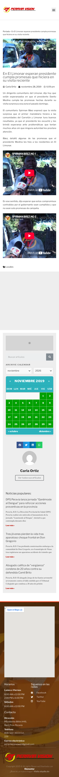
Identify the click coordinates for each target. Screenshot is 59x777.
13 (29, 410)
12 (22, 410)
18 (16, 417)
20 (29, 417)
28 (36, 424)
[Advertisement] (29, 301)
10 (9, 410)
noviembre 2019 (29, 381)
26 (22, 424)
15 (43, 410)
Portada (6, 31)
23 (49, 417)
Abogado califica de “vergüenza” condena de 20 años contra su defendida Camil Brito (25, 569)
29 (43, 424)
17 (9, 417)
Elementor (29, 769)
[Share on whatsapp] (39, 445)
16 (50, 410)
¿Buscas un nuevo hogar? (29, 771)
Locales (9, 267)
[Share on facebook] (20, 445)
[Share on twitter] (26, 445)
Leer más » (10, 525)
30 (49, 424)
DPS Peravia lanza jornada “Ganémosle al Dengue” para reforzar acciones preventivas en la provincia (29, 503)
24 (9, 424)
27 (29, 424)
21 (36, 417)
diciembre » (45, 431)
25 (15, 424)
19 (22, 417)
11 (16, 410)
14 (36, 410)
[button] (53, 10)
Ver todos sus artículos (29, 478)
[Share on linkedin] (33, 445)
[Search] (49, 357)
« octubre (13, 431)
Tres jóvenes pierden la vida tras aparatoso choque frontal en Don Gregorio (25, 537)
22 (43, 417)
